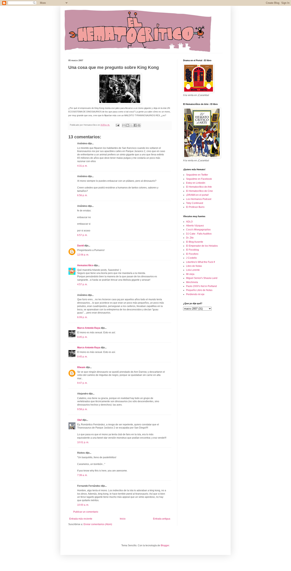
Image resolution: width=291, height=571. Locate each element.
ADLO (189, 221)
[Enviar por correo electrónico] (124, 125)
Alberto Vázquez (195, 225)
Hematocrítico (85, 265)
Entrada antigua (161, 518)
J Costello (191, 258)
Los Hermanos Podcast (198, 199)
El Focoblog (192, 249)
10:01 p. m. (83, 442)
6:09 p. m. (82, 317)
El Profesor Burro (195, 207)
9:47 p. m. (82, 383)
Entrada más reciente (80, 518)
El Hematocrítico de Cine (199, 191)
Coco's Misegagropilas (198, 229)
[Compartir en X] (131, 125)
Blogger (165, 545)
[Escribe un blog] (128, 125)
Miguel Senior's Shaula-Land (201, 278)
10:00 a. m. (83, 505)
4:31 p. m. (82, 165)
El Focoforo (192, 254)
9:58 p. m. (82, 409)
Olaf (79, 420)
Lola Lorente (193, 270)
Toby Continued (194, 203)
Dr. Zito (190, 237)
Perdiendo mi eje (195, 294)
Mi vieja (190, 274)
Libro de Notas (194, 266)
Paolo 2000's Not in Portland (201, 286)
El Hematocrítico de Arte (199, 186)
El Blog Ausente (194, 241)
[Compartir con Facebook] (135, 125)
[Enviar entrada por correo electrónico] (117, 125)
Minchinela (192, 282)
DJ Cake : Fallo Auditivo (199, 233)
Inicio (123, 518)
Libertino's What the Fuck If (200, 262)
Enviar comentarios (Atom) (98, 524)
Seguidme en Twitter (197, 174)
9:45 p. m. (82, 337)
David (80, 245)
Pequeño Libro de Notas (199, 290)
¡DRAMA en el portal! (197, 195)
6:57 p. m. (82, 235)
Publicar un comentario (85, 511)
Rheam (81, 367)
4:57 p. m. (82, 284)
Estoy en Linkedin (195, 182)
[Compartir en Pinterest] (139, 125)
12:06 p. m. (83, 254)
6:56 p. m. (82, 195)
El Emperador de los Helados (202, 245)
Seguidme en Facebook (199, 179)
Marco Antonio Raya (88, 328)
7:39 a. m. (82, 475)
